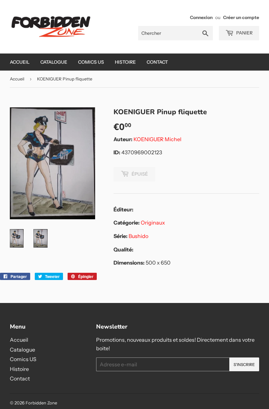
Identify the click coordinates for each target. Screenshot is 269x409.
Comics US (91, 62)
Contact (157, 62)
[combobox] (175, 33)
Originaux (153, 222)
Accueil (20, 62)
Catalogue (53, 62)
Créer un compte (241, 17)
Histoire (125, 62)
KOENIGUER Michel (157, 139)
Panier (244, 33)
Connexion (201, 17)
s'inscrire (244, 364)
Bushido (138, 236)
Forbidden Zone (41, 402)
